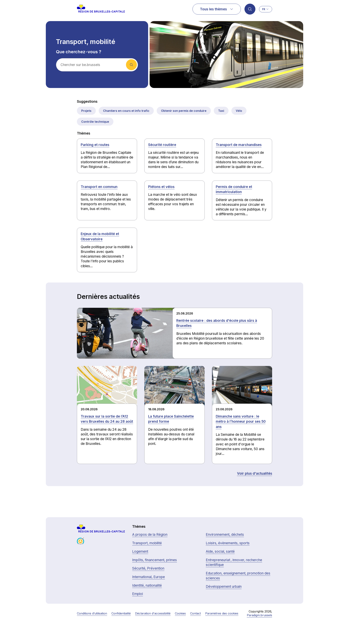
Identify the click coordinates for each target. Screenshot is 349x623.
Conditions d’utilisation (92, 613)
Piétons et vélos (161, 187)
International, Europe (148, 577)
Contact (195, 613)
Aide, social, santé (220, 551)
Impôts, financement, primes (154, 560)
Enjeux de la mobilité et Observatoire (100, 236)
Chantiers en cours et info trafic (126, 111)
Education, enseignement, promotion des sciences (238, 575)
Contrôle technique (95, 121)
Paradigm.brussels (259, 615)
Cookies (180, 613)
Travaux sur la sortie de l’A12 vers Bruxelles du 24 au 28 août (107, 419)
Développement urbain (224, 586)
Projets (86, 111)
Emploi (137, 594)
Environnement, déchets (225, 534)
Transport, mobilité (147, 543)
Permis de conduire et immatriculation (234, 189)
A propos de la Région (149, 534)
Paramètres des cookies (221, 613)
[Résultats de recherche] (249, 9)
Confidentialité (121, 613)
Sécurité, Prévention (148, 568)
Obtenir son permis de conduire (183, 111)
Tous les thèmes (213, 9)
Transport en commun (99, 187)
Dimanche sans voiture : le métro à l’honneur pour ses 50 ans (241, 421)
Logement (140, 551)
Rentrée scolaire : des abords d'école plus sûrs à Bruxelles (216, 323)
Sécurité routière (162, 145)
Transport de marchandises (239, 145)
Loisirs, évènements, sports (228, 543)
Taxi (221, 111)
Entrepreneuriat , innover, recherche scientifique (234, 562)
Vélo (239, 111)
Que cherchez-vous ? (78, 51)
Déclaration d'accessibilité (153, 613)
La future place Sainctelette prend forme (171, 419)
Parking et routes (95, 145)
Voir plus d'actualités (254, 473)
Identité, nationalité (147, 585)
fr (263, 9)
